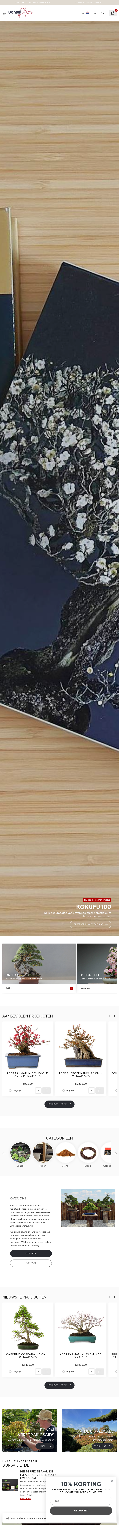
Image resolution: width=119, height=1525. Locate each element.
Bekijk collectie (57, 1104)
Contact (31, 1263)
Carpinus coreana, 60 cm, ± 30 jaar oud (27, 1355)
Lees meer (31, 1253)
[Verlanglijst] (102, 13)
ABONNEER (81, 1510)
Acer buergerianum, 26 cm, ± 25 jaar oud (81, 1074)
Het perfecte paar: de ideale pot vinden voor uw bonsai (38, 1475)
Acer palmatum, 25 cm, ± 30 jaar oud (81, 1355)
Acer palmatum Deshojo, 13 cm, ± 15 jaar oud (28, 1074)
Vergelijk (17, 1090)
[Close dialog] (112, 1481)
